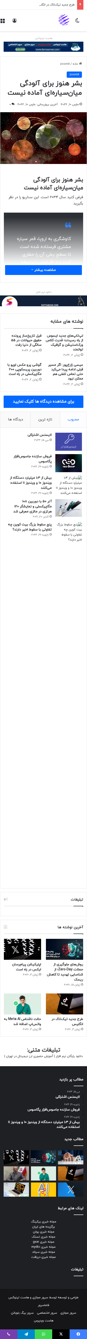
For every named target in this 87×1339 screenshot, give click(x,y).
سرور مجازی (40, 1297)
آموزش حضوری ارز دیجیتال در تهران (29, 1056)
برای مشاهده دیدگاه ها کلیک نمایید (43, 402)
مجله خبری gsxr (43, 1242)
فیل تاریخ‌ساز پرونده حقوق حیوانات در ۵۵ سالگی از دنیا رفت (26, 340)
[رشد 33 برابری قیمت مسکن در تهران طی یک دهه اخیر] (70, 1157)
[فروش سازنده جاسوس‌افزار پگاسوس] (68, 463)
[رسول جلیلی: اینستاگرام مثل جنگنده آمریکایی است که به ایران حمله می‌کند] (16, 1173)
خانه (75, 64)
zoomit (65, 64)
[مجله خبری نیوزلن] (64, 20)
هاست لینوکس (43, 38)
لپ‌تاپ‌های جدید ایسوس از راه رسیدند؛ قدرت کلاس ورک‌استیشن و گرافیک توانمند (64, 342)
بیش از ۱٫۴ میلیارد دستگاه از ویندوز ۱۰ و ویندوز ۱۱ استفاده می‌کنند (31, 483)
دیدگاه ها (15, 419)
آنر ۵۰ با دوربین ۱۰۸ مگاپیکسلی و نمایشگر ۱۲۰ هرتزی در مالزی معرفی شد (32, 506)
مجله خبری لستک (43, 1237)
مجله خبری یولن (43, 1232)
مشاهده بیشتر (44, 270)
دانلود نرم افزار (43, 292)
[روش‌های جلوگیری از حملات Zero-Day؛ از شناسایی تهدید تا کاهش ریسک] (64, 949)
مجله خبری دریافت (43, 1257)
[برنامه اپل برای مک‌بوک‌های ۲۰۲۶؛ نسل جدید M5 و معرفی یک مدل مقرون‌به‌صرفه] (16, 1189)
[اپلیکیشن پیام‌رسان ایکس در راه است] (22, 949)
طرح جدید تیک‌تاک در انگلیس (55, 5)
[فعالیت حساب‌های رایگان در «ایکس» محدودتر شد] (70, 1189)
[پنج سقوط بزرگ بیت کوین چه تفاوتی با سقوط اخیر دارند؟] (68, 702)
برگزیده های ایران (43, 1227)
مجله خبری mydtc (43, 1247)
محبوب (73, 419)
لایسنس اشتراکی (40, 435)
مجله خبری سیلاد (43, 1252)
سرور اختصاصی (47, 1313)
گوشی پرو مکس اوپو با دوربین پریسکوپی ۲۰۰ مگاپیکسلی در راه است (24, 369)
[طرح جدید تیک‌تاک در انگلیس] (64, 1003)
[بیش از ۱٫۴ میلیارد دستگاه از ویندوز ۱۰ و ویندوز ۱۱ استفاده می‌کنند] (68, 486)
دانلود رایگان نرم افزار (69, 1056)
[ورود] (14, 22)
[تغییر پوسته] (77, 22)
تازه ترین (45, 419)
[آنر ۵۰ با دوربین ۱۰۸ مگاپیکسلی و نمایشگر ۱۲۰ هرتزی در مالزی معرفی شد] (68, 508)
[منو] (2, 22)
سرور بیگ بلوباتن (22, 1313)
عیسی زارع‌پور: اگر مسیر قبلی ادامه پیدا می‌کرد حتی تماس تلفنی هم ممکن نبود (65, 372)
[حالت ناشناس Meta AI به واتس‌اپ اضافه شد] (22, 1003)
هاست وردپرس (43, 1321)
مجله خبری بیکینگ (43, 1222)
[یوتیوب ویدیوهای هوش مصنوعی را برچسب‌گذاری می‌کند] (43, 1189)
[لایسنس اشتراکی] (68, 442)
